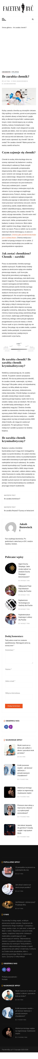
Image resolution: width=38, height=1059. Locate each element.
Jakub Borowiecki (22, 81)
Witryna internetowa (12, 693)
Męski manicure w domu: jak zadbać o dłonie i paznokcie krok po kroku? (25, 993)
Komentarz (9, 650)
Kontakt (4, 979)
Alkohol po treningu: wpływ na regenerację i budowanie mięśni (25, 790)
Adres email (10, 681)
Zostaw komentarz (10, 83)
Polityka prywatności (9, 977)
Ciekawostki (6, 72)
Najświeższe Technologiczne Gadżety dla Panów (25, 602)
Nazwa (8, 669)
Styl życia (15, 72)
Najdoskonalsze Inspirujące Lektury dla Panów (25, 617)
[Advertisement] (19, 49)
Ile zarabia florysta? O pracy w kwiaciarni (19, 510)
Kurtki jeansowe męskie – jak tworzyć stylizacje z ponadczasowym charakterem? (24, 770)
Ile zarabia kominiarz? (12, 499)
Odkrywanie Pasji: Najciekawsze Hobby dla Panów (25, 588)
